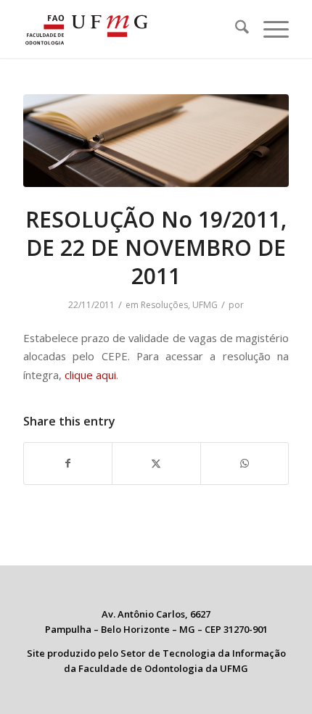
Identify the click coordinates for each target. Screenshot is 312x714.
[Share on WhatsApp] (244, 463)
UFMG (205, 305)
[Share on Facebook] (68, 463)
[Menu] (269, 29)
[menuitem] (235, 29)
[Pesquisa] (235, 29)
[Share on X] (156, 463)
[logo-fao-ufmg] (129, 29)
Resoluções (164, 305)
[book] (156, 140)
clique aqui (90, 375)
